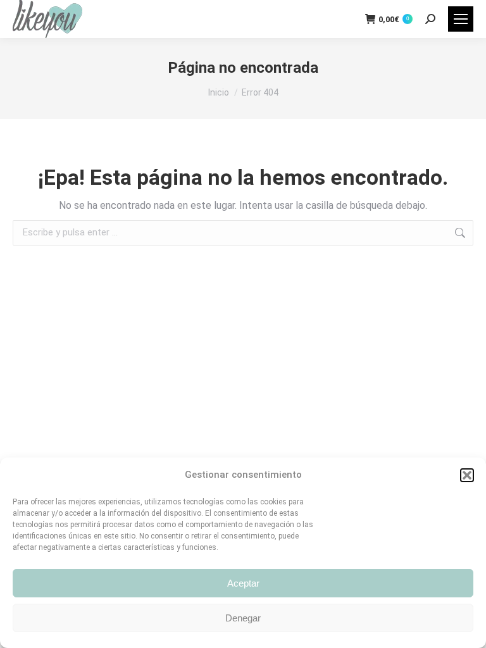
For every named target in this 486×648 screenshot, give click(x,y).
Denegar (243, 618)
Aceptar (243, 583)
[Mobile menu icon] (460, 19)
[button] (467, 475)
